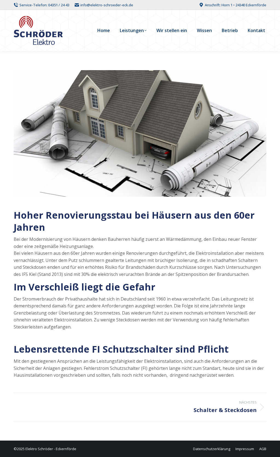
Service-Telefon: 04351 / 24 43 (44, 4)
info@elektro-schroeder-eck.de (106, 4)
